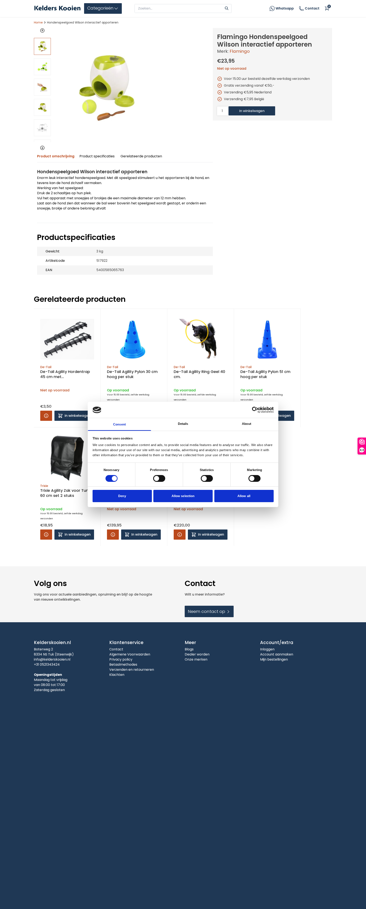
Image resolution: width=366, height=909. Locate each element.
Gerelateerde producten (141, 156)
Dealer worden (197, 654)
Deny (122, 496)
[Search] (227, 8)
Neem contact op (207, 611)
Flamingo (240, 51)
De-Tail (45, 367)
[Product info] (46, 416)
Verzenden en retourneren (131, 669)
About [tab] (246, 424)
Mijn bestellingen (274, 659)
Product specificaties (97, 156)
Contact (312, 8)
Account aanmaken (276, 654)
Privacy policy (120, 659)
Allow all (243, 496)
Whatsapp (285, 8)
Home (38, 22)
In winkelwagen (252, 110)
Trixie (44, 486)
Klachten (116, 674)
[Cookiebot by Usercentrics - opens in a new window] (255, 410)
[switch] (159, 478)
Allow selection (183, 496)
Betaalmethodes (123, 664)
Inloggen (267, 649)
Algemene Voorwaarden (129, 654)
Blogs (189, 649)
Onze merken (196, 659)
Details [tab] (183, 424)
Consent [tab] (119, 424)
